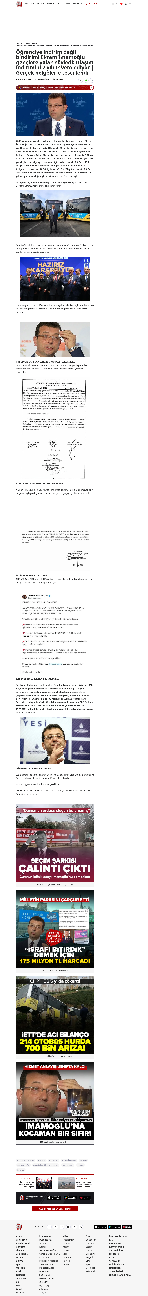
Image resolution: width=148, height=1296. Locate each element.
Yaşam (19, 1257)
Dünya (19, 1260)
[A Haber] (19, 3)
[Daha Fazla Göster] (92, 80)
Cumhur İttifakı (36, 305)
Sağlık (19, 1288)
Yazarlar (20, 1292)
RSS (111, 1239)
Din (18, 1281)
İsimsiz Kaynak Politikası (120, 1274)
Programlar (45, 1236)
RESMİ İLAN (77, 4)
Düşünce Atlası (46, 1239)
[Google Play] (70, 1198)
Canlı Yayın (21, 1239)
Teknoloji (20, 1274)
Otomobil (21, 1278)
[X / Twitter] (55, 1227)
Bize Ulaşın (115, 1243)
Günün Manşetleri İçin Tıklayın (55, 1208)
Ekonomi (20, 1250)
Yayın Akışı (114, 1260)
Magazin (20, 1267)
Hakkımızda (115, 1267)
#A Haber (83, 1160)
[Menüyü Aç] (130, 4)
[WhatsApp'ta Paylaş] (86, 80)
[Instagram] (62, 1227)
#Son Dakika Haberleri (25, 1160)
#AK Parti (80, 1165)
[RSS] (81, 1227)
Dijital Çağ (44, 1285)
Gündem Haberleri (30, 44)
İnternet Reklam (118, 1236)
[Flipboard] (74, 1227)
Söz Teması (44, 1274)
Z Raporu (43, 1288)
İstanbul (20, 245)
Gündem (20, 1246)
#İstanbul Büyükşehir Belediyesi (45, 1165)
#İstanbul (21, 1170)
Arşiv (111, 1257)
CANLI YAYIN (92, 4)
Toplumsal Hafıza (47, 1250)
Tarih (18, 1285)
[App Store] (54, 1198)
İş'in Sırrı (43, 1281)
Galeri (89, 1236)
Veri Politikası (116, 1250)
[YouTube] (68, 1227)
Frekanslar (114, 1253)
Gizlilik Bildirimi (117, 1264)
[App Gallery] (85, 1198)
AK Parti (20, 489)
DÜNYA (60, 4)
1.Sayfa (42, 1292)
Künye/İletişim (117, 1246)
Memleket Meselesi (48, 1260)
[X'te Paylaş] (80, 80)
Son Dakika (22, 1253)
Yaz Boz (43, 1243)
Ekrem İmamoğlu (33, 185)
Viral (18, 1271)
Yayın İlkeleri (116, 1271)
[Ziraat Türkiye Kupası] (121, 4)
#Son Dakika (53, 1160)
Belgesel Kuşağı (47, 1267)
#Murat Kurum (67, 1165)
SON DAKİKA (29, 4)
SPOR (68, 4)
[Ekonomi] (104, 4)
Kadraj (42, 1246)
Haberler (19, 44)
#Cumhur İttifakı (23, 1165)
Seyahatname (46, 1264)
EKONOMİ (50, 4)
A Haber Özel (23, 1243)
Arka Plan (44, 1257)
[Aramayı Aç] (125, 4)
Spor (18, 1264)
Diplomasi (44, 1271)
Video (19, 1236)
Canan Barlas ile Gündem (50, 1253)
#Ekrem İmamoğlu (69, 1160)
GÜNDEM (40, 4)
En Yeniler (91, 1239)
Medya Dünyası (46, 1278)
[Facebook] (49, 1227)
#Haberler (42, 1160)
